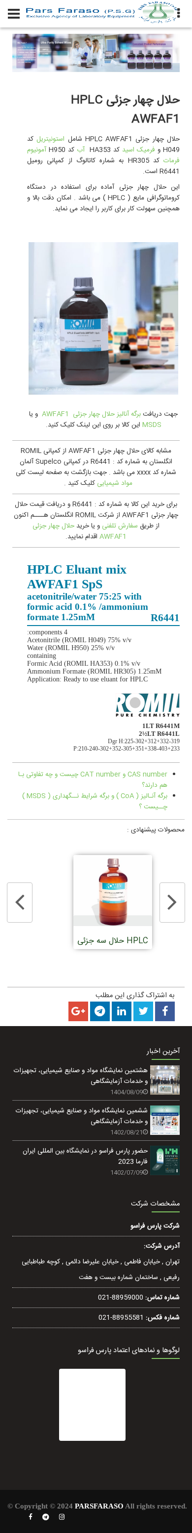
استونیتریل (50, 139)
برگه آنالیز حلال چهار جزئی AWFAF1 (91, 414)
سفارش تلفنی (120, 526)
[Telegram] (45, 1517)
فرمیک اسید (138, 150)
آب (81, 150)
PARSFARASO (99, 1506)
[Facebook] (30, 1517)
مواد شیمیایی (114, 483)
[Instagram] (62, 1517)
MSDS (151, 425)
